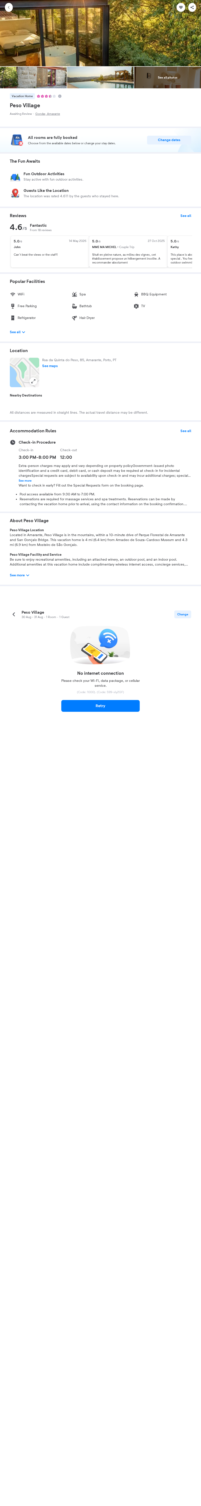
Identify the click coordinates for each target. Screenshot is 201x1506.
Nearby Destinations (26, 395)
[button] (24, 372)
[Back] (9, 7)
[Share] (192, 7)
